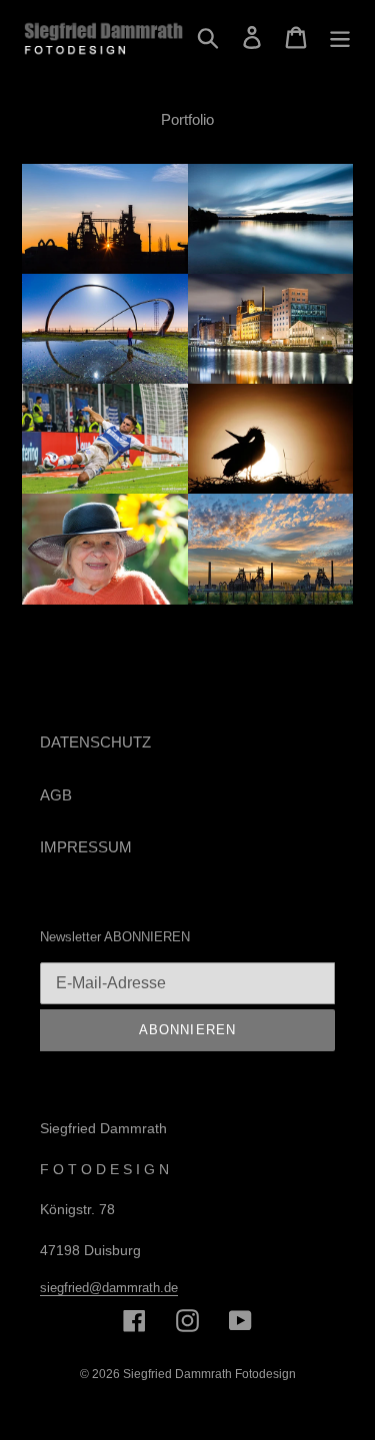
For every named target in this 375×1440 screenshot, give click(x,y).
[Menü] (340, 37)
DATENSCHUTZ (95, 741)
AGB (56, 794)
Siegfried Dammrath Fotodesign (209, 1374)
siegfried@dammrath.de (109, 1287)
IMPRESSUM (86, 846)
